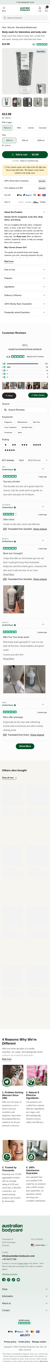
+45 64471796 (9, 1259)
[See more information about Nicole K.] (44, 540)
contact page (22, 1263)
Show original (40, 529)
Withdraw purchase (9, 1274)
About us (6, 1303)
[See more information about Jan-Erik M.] (44, 507)
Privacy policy (10, 1342)
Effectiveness (23, 422)
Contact (6, 1310)
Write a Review (40, 396)
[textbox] (25, 410)
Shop (4, 1289)
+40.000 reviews (17, 2)
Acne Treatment (10, 427)
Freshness (8, 433)
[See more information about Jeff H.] (44, 704)
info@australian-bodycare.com (18, 1256)
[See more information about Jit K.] (44, 469)
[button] (40, 44)
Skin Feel (36, 422)
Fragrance (8, 422)
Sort (21, 460)
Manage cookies (39, 1342)
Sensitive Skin (27, 427)
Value (20, 433)
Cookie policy (24, 1342)
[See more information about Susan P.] (44, 624)
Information (7, 1296)
